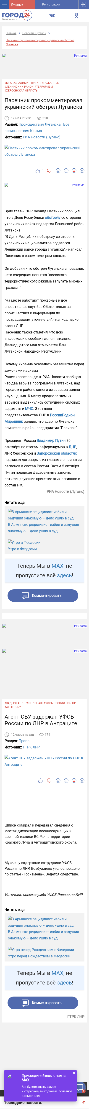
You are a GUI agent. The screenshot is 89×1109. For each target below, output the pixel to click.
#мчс (8, 82)
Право (24, 741)
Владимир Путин (51, 440)
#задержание (15, 703)
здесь (64, 575)
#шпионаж (34, 703)
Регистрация (51, 4)
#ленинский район (19, 86)
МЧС (29, 409)
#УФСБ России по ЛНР (60, 703)
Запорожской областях (57, 453)
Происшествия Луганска (40, 124)
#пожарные (50, 82)
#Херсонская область (21, 90)
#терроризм (44, 86)
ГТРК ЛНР (31, 747)
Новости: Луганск (34, 33)
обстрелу (53, 217)
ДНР (72, 447)
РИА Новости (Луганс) (41, 137)
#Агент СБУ (13, 707)
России (56, 415)
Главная (11, 33)
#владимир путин (27, 82)
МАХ (57, 566)
